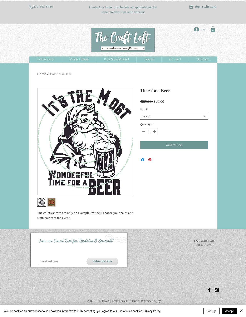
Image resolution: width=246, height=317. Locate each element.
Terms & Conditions (125, 301)
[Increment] (154, 131)
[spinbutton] (149, 131)
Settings (211, 311)
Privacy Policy (151, 301)
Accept (229, 311)
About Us (94, 301)
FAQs (106, 301)
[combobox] (174, 116)
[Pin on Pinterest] (150, 159)
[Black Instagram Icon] (216, 290)
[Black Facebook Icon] (209, 290)
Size (143, 109)
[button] (212, 29)
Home (41, 74)
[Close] (241, 311)
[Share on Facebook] (142, 159)
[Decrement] (143, 131)
